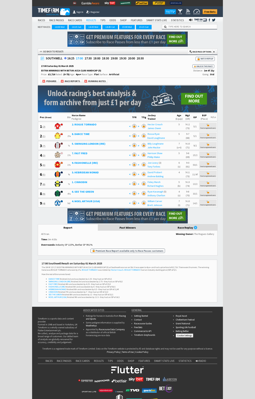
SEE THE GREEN (55, 294)
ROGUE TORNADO (90, 270)
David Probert (155, 172)
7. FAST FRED (79, 153)
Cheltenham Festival (185, 319)
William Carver (155, 201)
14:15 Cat (76, 26)
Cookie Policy (141, 352)
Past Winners (128, 227)
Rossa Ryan (154, 133)
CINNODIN (53, 292)
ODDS (112, 20)
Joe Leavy (153, 162)
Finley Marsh (154, 182)
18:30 (105, 58)
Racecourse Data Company (112, 329)
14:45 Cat (110, 26)
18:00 (96, 58)
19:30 (122, 58)
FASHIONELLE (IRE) (57, 286)
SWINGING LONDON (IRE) (60, 281)
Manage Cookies (185, 336)
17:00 (79, 58)
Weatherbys (91, 325)
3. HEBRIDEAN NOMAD (85, 172)
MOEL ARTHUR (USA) (58, 297)
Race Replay (186, 227)
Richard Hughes (155, 185)
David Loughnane (156, 137)
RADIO (202, 361)
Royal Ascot (181, 315)
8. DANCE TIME (81, 134)
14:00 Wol (60, 26)
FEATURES (136, 20)
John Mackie (153, 147)
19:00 (114, 58)
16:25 (70, 58)
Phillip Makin (153, 157)
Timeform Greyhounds (144, 335)
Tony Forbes (153, 166)
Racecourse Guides (143, 323)
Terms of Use (128, 352)
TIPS (102, 20)
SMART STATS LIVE (156, 20)
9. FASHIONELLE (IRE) (85, 162)
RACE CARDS (75, 20)
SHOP (123, 20)
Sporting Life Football (186, 327)
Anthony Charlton (156, 195)
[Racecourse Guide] (65, 58)
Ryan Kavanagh (155, 191)
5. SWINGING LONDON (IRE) (88, 143)
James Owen (154, 128)
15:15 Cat (143, 26)
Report (67, 227)
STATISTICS (177, 20)
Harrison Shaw (155, 153)
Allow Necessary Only (213, 389)
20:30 (140, 58)
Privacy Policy (113, 352)
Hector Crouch (155, 124)
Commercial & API (142, 331)
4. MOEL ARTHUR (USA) (86, 201)
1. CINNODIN (79, 182)
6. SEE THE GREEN (83, 191)
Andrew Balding (155, 176)
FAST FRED (53, 284)
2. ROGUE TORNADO (84, 124)
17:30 (88, 58)
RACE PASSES (56, 20)
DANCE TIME (54, 279)
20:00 (131, 58)
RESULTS (91, 20)
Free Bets (209, 11)
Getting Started (141, 315)
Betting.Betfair (182, 331)
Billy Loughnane (156, 143)
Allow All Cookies (187, 389)
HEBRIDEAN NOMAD (57, 289)
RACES (41, 20)
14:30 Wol (93, 26)
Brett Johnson (154, 205)
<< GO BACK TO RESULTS (51, 51)
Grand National (183, 323)
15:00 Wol (127, 26)
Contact (138, 319)
